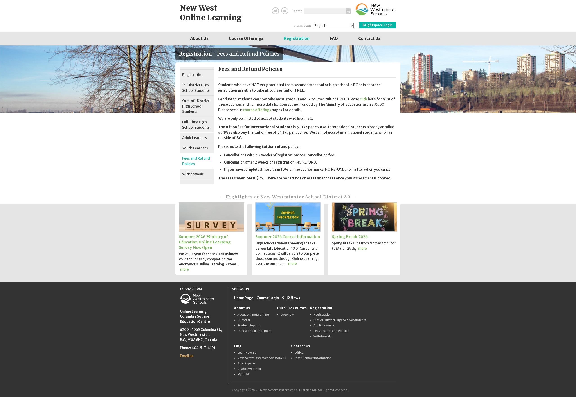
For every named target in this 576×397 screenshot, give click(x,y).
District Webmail (249, 369)
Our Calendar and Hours (254, 331)
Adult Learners (194, 137)
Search (297, 11)
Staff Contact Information (313, 358)
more (184, 269)
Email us (186, 356)
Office (299, 352)
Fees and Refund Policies (196, 161)
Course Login (267, 298)
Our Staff (243, 320)
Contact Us (369, 38)
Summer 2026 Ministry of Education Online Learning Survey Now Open (205, 242)
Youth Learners (195, 148)
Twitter (275, 10)
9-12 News (291, 298)
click (363, 99)
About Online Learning (253, 314)
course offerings (257, 110)
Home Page (243, 298)
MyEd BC (243, 374)
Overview (287, 314)
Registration (297, 38)
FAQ (334, 38)
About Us (199, 38)
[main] (307, 125)
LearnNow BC (246, 352)
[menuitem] (199, 38)
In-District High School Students (196, 88)
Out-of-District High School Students (195, 106)
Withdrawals (193, 174)
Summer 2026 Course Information (287, 236)
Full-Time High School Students (196, 125)
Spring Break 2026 (350, 236)
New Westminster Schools (376, 9)
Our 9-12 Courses (292, 308)
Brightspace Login (378, 25)
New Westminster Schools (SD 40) (261, 358)
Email (284, 10)
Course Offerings (246, 38)
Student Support (249, 325)
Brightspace (246, 363)
